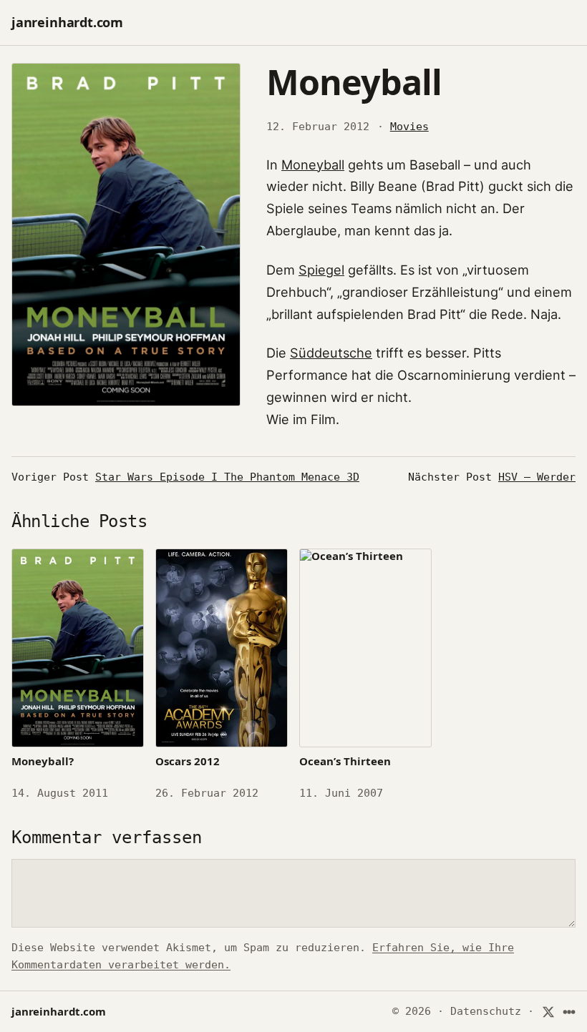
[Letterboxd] (569, 1011)
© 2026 (411, 1011)
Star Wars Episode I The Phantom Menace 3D (227, 477)
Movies (409, 126)
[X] (548, 1011)
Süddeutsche (331, 352)
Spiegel (321, 269)
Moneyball (312, 164)
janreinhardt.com (67, 22)
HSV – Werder (537, 477)
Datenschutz (485, 1011)
